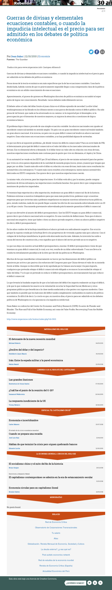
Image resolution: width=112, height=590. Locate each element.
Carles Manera (14, 424)
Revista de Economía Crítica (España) (56, 565)
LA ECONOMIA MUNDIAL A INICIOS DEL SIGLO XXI (56, 454)
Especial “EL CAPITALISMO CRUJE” (56, 410)
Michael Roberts (14, 343)
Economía (44, 56)
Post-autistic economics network (56, 554)
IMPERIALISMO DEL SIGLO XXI (56, 329)
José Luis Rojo (14, 438)
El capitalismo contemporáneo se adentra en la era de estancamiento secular (51, 477)
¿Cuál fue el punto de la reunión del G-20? (31, 390)
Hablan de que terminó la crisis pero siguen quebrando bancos (43, 444)
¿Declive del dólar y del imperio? (26, 349)
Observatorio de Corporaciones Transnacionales (56, 527)
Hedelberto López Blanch (18, 354)
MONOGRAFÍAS (56, 497)
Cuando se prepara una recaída (25, 433)
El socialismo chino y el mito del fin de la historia (36, 463)
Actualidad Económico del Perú (56, 571)
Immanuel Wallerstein (17, 394)
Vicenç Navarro (14, 405)
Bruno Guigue (14, 468)
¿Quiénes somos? (75, 583)
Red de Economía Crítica (56, 522)
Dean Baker (17, 56)
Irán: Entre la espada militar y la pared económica (36, 360)
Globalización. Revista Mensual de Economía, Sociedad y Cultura (56, 543)
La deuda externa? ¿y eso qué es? (56, 549)
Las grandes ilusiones (21, 379)
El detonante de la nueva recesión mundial (32, 339)
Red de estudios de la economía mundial (56, 560)
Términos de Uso (65, 578)
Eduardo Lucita (14, 448)
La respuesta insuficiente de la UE (27, 400)
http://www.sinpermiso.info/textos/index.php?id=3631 (31, 319)
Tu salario (56, 533)
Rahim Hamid (14, 364)
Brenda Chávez (14, 492)
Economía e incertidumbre (23, 420)
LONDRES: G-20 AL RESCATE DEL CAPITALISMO (56, 370)
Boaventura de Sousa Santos (19, 384)
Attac (56, 538)
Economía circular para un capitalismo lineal (33, 487)
